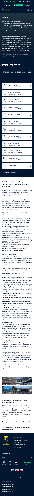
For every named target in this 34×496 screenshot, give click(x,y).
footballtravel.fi (7, 489)
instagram (10, 464)
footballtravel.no (7, 482)
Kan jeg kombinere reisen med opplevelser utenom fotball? (16, 429)
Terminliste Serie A (11, 173)
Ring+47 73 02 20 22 (24, 1)
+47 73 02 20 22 (20, 440)
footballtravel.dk (7, 486)
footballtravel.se (7, 491)
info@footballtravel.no (13, 367)
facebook (4, 464)
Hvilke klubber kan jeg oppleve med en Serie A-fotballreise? (15, 401)
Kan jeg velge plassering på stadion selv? (16, 422)
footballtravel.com (8, 484)
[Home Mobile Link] (6, 10)
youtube (16, 464)
